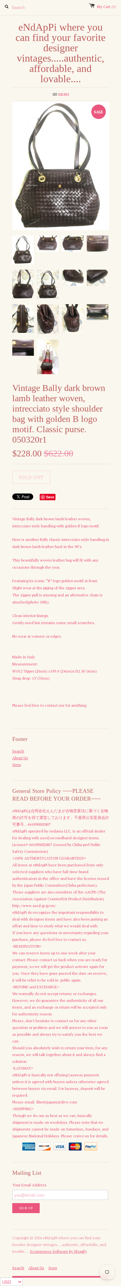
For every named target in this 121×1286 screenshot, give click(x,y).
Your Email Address (29, 1184)
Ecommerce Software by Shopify (58, 1251)
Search (18, 751)
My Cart (106, 6)
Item (16, 764)
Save (50, 496)
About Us (20, 757)
